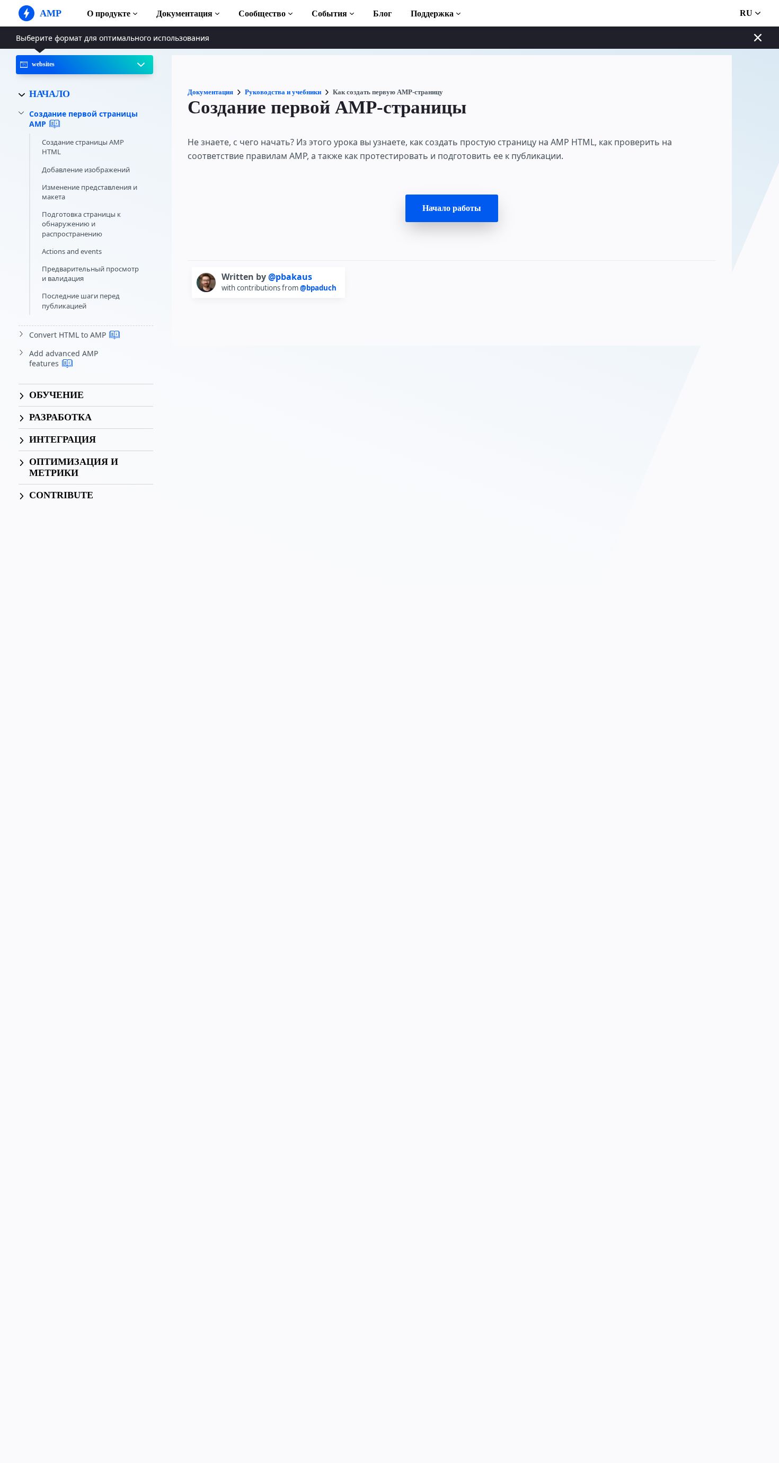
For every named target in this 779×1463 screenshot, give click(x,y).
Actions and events (72, 251)
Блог (382, 13)
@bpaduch (318, 288)
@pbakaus (290, 277)
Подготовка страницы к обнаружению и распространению (81, 223)
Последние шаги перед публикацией (81, 300)
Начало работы (451, 208)
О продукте (108, 13)
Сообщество (262, 13)
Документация (184, 13)
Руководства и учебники (283, 92)
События (329, 13)
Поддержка (432, 13)
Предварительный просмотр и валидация (90, 273)
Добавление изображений (86, 169)
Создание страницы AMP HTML (83, 146)
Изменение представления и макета (89, 191)
